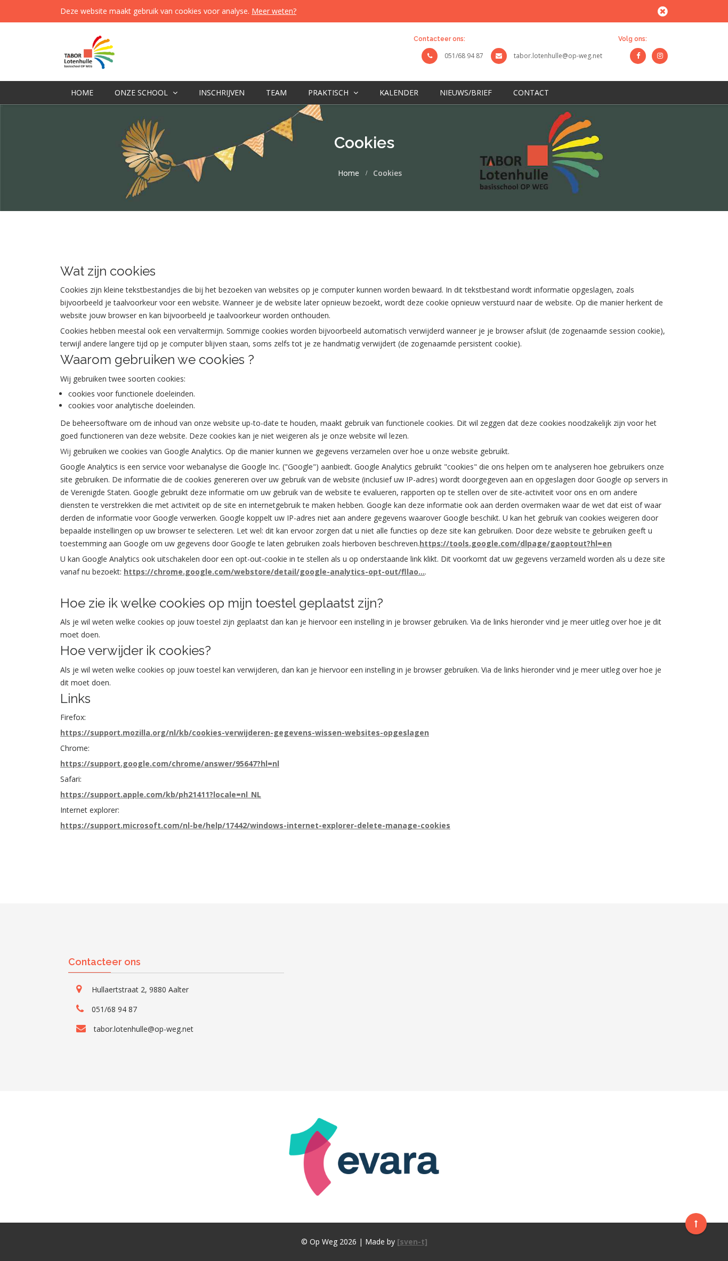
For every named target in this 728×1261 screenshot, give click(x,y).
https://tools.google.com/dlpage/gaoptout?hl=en (515, 543)
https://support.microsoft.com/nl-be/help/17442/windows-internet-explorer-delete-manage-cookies (255, 825)
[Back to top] (696, 1223)
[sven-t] (412, 1241)
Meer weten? (274, 11)
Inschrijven (222, 92)
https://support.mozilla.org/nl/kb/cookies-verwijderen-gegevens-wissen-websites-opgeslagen (244, 733)
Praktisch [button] (329, 92)
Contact (531, 92)
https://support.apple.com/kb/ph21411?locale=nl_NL (160, 794)
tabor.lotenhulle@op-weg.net (558, 55)
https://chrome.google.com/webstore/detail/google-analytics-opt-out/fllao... (274, 572)
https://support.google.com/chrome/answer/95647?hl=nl (169, 763)
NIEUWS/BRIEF (466, 92)
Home (82, 92)
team (276, 92)
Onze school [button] (142, 92)
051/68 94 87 (463, 55)
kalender (398, 92)
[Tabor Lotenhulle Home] (87, 51)
